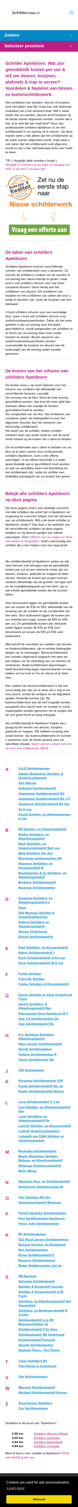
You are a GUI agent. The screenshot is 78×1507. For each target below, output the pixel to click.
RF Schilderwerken (32, 1234)
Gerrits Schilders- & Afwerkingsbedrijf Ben (34, 1006)
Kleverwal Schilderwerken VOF (40, 1080)
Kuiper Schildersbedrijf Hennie (41, 1091)
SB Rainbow (27, 1276)
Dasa (22, 907)
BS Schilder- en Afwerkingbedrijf (42, 829)
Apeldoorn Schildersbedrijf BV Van (44, 804)
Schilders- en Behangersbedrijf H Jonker (42, 1312)
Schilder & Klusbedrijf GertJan (40, 1286)
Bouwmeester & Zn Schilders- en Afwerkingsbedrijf (42, 875)
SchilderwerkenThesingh (36, 1339)
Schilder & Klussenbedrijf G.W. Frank (41, 1294)
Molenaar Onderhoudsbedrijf (39, 1165)
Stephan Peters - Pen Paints (39, 1350)
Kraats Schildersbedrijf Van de (40, 1086)
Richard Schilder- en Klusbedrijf (42, 1244)
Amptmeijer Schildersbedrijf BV (41, 793)
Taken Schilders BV (32, 1361)
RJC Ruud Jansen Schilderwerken (43, 1239)
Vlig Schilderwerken (33, 1376)
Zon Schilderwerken (33, 1408)
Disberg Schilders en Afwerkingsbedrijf (33, 924)
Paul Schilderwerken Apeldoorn (41, 1218)
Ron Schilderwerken (33, 1250)
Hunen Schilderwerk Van (36, 1059)
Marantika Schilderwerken (37, 1151)
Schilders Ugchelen (47, 1438)
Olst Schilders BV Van (34, 1197)
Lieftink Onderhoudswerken (39, 1131)
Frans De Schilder (31, 979)
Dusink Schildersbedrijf (35, 936)
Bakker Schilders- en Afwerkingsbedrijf (33, 836)
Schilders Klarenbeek (48, 1442)
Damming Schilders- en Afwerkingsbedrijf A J (35, 900)
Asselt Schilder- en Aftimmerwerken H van (44, 816)
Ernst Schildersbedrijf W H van (40, 963)
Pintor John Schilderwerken (38, 1223)
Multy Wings (27, 1171)
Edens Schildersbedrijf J (36, 952)
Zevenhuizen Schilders (35, 1403)
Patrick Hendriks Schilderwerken (42, 1213)
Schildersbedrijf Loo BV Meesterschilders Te (36, 1322)
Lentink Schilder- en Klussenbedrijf (44, 1126)
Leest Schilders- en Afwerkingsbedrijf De (33, 1118)
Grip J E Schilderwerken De (38, 1018)
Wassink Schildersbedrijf (36, 1387)
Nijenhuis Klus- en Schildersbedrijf (44, 1181)
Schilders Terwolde (47, 1446)
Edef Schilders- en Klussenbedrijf (43, 947)
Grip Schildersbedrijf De (36, 1024)
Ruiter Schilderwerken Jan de (40, 1265)
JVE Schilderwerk (31, 1070)
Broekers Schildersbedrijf (37, 882)
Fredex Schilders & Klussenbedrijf (43, 984)
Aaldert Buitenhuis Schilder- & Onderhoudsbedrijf (40, 776)
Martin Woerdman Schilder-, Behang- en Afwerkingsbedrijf (40, 1158)
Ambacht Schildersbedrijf (37, 788)
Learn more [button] (15, 1488)
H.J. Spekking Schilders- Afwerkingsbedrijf (36, 1036)
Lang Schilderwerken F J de (39, 1101)
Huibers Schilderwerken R (37, 1054)
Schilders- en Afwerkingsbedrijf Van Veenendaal (44, 1303)
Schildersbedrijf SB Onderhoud (41, 1334)
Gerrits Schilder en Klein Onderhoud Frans (45, 997)
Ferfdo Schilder (29, 973)
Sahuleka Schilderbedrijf (36, 1281)
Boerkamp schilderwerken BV (40, 858)
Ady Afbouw (27, 783)
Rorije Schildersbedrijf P (36, 1255)
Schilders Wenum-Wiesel (51, 1433)
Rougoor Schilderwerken (36, 1260)
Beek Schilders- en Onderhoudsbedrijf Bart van (39, 845)
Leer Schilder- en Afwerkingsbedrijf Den (44, 1109)
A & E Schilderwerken (34, 768)
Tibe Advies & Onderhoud (37, 1366)
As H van (25, 809)
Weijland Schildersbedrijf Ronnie (42, 1392)
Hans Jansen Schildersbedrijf (40, 1044)
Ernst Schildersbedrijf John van (41, 957)
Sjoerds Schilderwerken (35, 1345)
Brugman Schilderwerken (36, 887)
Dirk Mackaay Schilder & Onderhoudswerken (36, 915)
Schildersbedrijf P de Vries (37, 1329)
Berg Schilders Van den (35, 853)
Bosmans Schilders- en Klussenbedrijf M (35, 865)
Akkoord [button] (39, 1499)
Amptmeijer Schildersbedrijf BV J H (44, 798)
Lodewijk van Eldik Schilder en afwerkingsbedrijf (41, 1138)
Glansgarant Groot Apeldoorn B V (43, 1013)
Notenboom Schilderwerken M (40, 1186)
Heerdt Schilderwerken (35, 1049)
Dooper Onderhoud (32, 931)
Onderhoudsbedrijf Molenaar (39, 1202)
